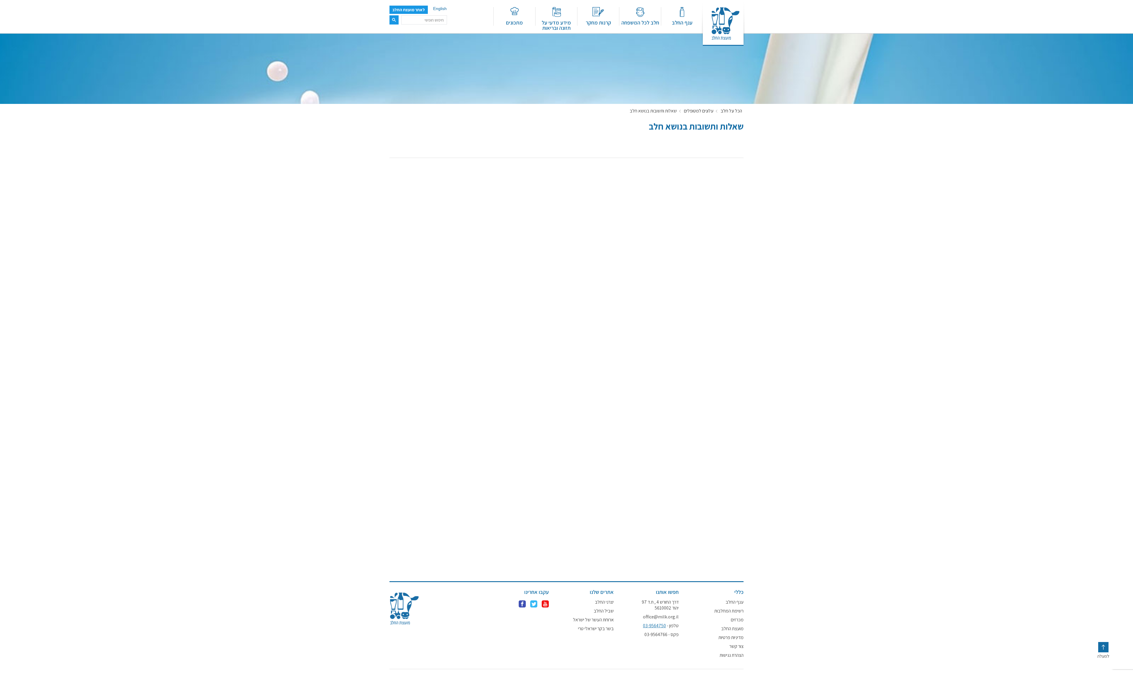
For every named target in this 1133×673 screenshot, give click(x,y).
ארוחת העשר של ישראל (593, 620)
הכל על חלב (731, 111)
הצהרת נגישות (732, 655)
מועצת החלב (732, 629)
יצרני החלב (604, 602)
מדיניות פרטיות (731, 638)
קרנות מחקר (598, 22)
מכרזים (737, 620)
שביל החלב (604, 611)
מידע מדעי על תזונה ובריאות (556, 25)
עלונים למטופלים (698, 111)
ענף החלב (682, 22)
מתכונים (514, 22)
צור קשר (736, 646)
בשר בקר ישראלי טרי (596, 629)
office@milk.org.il (661, 617)
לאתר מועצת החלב (408, 9)
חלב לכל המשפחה (640, 22)
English (440, 8)
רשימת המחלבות (729, 611)
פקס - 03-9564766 (661, 635)
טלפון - (661, 626)
